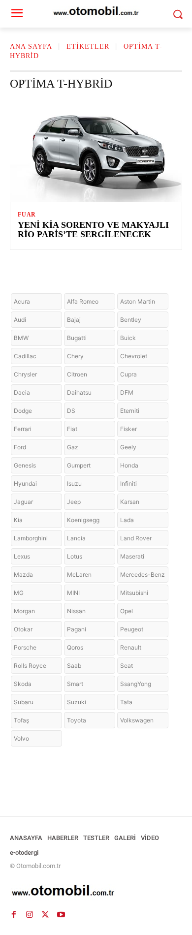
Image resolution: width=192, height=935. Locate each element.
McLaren (79, 574)
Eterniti (129, 410)
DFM (126, 392)
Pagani (76, 629)
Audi (20, 319)
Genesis (25, 465)
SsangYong (135, 683)
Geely (128, 447)
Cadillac (25, 356)
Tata (126, 702)
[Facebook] (14, 914)
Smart (75, 683)
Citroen (77, 374)
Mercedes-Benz (142, 574)
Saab (74, 665)
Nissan (76, 611)
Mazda (23, 574)
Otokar (23, 629)
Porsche (25, 647)
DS (71, 410)
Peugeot (131, 629)
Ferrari (23, 429)
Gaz (72, 447)
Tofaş (21, 720)
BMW (21, 338)
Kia (18, 520)
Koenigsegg (83, 520)
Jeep (74, 501)
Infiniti (128, 483)
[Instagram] (29, 914)
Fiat (72, 429)
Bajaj (74, 319)
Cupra (128, 374)
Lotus (74, 556)
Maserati (132, 556)
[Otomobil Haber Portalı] (96, 891)
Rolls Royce (30, 665)
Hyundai (25, 483)
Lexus (22, 556)
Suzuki (76, 702)
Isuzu (74, 483)
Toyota (76, 720)
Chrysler (25, 374)
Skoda (23, 683)
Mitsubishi (134, 592)
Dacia (22, 392)
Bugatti (77, 338)
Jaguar (23, 501)
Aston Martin (137, 301)
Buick (128, 338)
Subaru (23, 702)
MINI (73, 592)
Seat (126, 665)
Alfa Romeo (82, 301)
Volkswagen (137, 720)
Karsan (129, 501)
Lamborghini (31, 538)
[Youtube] (61, 914)
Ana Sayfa (31, 46)
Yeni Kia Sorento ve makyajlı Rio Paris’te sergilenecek (93, 230)
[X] (45, 914)
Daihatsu (79, 392)
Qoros (75, 647)
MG (19, 592)
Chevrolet (133, 356)
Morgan (24, 611)
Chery (75, 356)
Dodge (23, 410)
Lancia (76, 538)
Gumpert (79, 465)
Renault (130, 647)
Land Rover (136, 538)
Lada (127, 520)
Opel (126, 611)
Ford (20, 447)
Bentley (130, 319)
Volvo (21, 738)
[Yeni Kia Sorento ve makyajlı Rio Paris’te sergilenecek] (96, 150)
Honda (129, 465)
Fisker (128, 429)
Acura (22, 301)
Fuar (27, 215)
